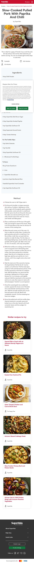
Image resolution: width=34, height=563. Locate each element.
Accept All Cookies (23, 108)
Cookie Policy (10, 99)
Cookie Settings (17, 547)
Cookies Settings (15, 103)
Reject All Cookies (11, 108)
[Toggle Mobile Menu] (32, 2)
